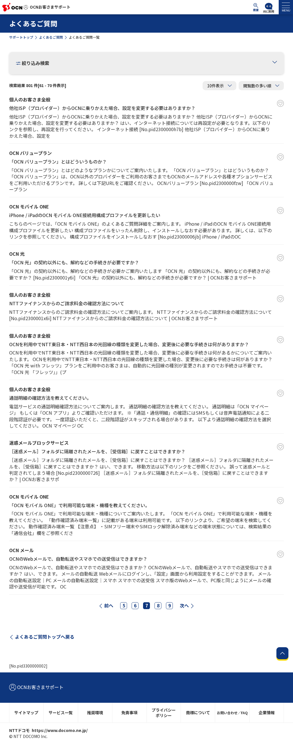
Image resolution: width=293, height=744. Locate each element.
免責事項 (129, 712)
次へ (184, 605)
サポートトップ (21, 37)
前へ (108, 605)
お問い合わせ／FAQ (232, 712)
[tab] (286, 7)
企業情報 (267, 712)
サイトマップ (26, 712)
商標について (198, 712)
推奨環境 (95, 712)
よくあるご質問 (51, 37)
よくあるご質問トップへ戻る (44, 636)
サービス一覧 (61, 712)
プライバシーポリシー (164, 712)
